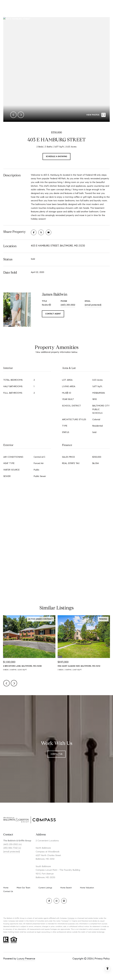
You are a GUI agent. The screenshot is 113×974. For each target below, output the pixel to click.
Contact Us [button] (56, 754)
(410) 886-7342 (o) (12, 848)
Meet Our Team (23, 888)
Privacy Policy (102, 958)
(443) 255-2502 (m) (12, 844)
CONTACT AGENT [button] (53, 314)
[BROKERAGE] (64, 901)
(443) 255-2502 (68, 304)
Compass (71, 918)
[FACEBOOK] (49, 901)
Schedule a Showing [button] (56, 156)
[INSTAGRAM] (56, 901)
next (21, 115)
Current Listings (45, 888)
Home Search (66, 888)
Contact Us (8, 891)
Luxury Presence (26, 958)
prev (13, 115)
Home (5, 888)
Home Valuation (87, 888)
